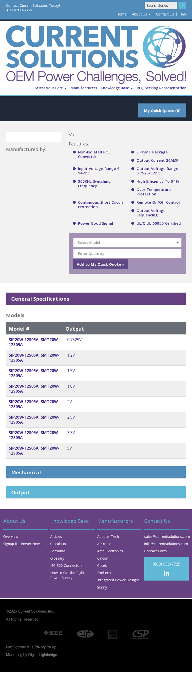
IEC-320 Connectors (66, 565)
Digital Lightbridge (42, 655)
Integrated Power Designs (118, 580)
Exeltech (104, 572)
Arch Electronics (110, 551)
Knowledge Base (115, 87)
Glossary (57, 558)
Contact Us (165, 14)
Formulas (58, 551)
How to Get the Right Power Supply (67, 575)
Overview (10, 536)
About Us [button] (140, 14)
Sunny (102, 587)
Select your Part (49, 87)
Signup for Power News (22, 543)
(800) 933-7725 (19, 10)
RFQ (140, 87)
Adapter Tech (108, 536)
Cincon (102, 558)
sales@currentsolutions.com (167, 536)
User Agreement (17, 647)
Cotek (102, 565)
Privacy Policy (45, 647)
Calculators (59, 543)
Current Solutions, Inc (35, 611)
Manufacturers (83, 87)
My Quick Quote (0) (162, 110)
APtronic (104, 543)
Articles (56, 536)
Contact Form (155, 551)
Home (121, 14)
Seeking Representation (165, 87)
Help (183, 14)
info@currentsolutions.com (166, 543)
